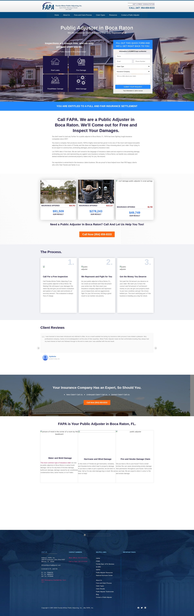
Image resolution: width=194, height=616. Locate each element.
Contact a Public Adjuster (130, 15)
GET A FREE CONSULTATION (144, 4)
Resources (113, 15)
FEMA (98, 561)
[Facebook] (138, 607)
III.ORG (98, 567)
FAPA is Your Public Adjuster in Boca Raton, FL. (97, 424)
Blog (97, 594)
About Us (66, 15)
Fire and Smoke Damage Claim (135, 459)
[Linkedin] (145, 607)
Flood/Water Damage (55, 89)
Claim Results (100, 589)
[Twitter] (141, 607)
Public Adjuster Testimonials (105, 591)
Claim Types (100, 15)
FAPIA (98, 558)
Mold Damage (81, 89)
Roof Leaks (55, 70)
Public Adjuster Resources (104, 572)
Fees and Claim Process (83, 15)
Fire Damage (81, 70)
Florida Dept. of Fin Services (105, 564)
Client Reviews (52, 327)
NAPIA (98, 570)
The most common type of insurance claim (55, 463)
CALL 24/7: (142, 8)
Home (57, 15)
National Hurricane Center (104, 575)
